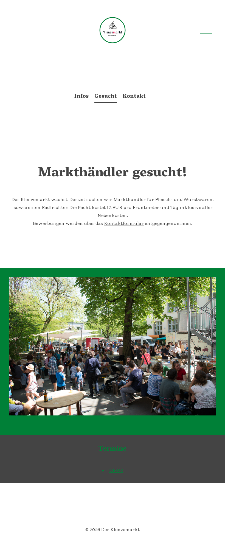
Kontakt (134, 96)
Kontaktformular (124, 223)
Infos (81, 96)
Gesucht (105, 96)
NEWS (116, 470)
